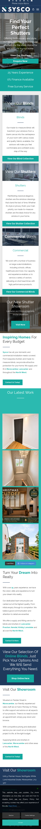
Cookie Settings (30, 815)
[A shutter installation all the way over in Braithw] (20, 542)
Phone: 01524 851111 (20, 3)
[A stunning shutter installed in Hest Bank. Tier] (20, 468)
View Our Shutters (20, 55)
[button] (37, 9)
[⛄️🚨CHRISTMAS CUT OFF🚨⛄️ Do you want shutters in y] (20, 505)
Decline (11, 815)
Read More (13, 806)
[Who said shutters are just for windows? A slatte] (20, 431)
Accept (20, 822)
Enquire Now (20, 61)
